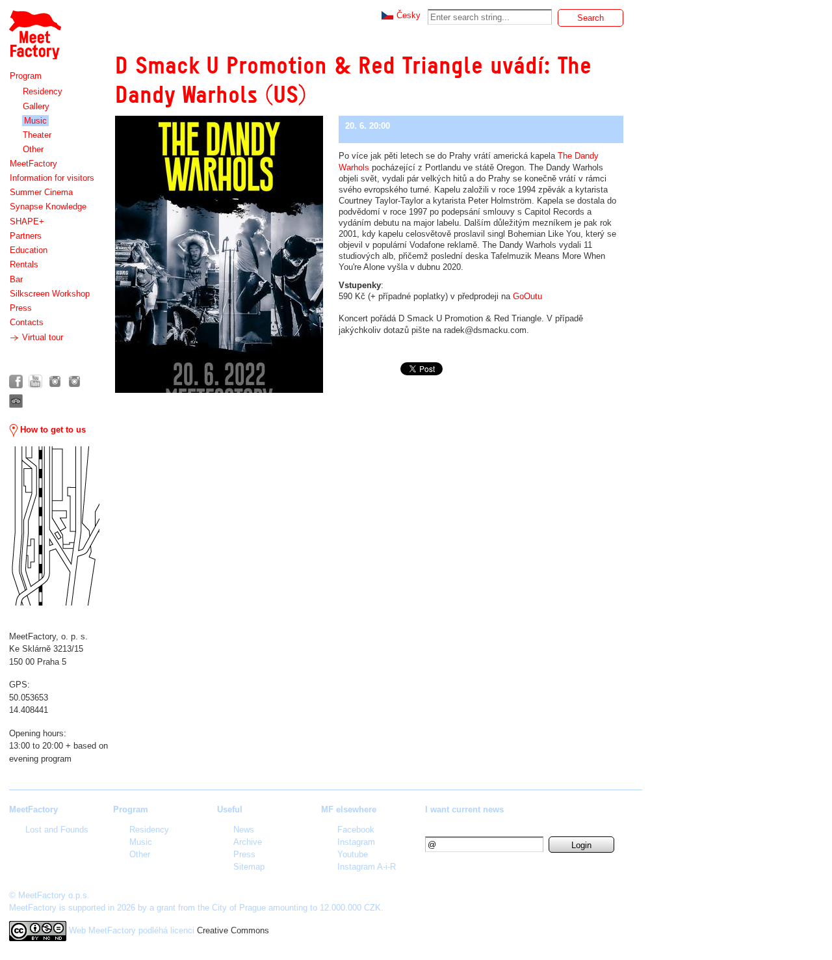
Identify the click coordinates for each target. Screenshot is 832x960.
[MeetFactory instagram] (55, 381)
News (243, 829)
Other (33, 149)
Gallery (36, 106)
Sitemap (249, 867)
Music (35, 121)
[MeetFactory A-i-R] (74, 381)
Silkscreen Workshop (50, 294)
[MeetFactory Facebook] (16, 381)
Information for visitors (52, 178)
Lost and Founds (56, 829)
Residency (42, 91)
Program (26, 76)
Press (21, 308)
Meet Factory (34, 28)
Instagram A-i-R (366, 867)
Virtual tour (41, 337)
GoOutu (527, 296)
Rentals (24, 264)
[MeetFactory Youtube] (35, 381)
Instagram (356, 842)
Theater (37, 135)
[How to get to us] (54, 526)
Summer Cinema (41, 192)
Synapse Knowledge (48, 206)
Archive (247, 842)
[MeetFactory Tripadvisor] (16, 401)
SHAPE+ (27, 221)
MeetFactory (33, 163)
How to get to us (52, 429)
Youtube (352, 854)
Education (28, 250)
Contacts (27, 322)
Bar (16, 279)
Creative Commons (233, 930)
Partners (26, 236)
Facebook (355, 829)
